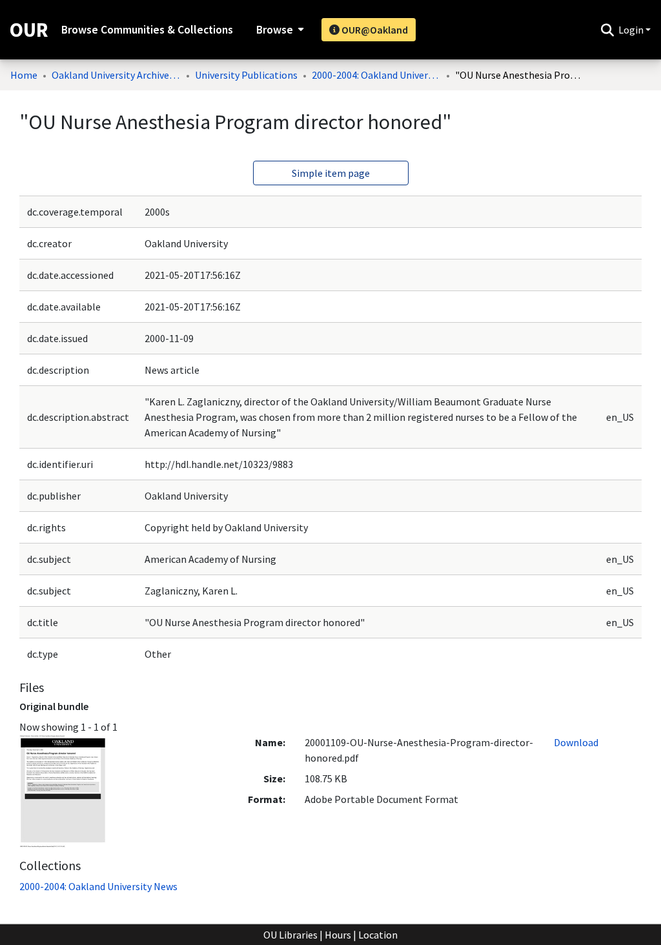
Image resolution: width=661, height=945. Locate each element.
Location (378, 934)
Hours (338, 934)
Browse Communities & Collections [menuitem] (147, 30)
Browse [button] (274, 30)
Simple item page (331, 173)
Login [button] (632, 29)
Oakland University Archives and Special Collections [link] (116, 74)
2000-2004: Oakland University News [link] (376, 74)
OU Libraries (290, 934)
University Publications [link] (246, 74)
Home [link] (23, 74)
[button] (607, 29)
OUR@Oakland (374, 29)
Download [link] (576, 742)
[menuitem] (278, 29)
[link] (98, 886)
